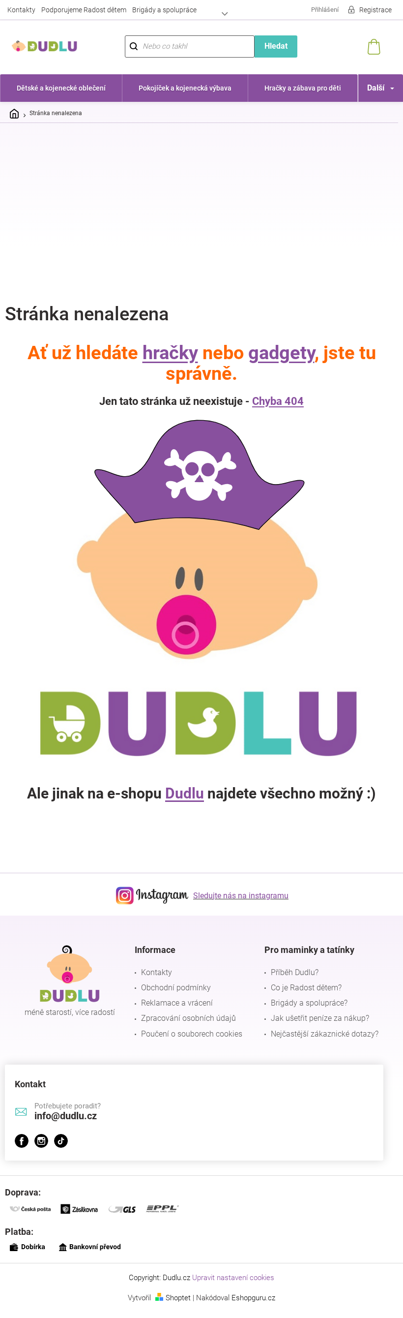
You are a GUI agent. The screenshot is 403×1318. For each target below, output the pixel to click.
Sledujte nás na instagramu (237, 895)
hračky (166, 353)
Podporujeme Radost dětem (83, 10)
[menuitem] (59, 88)
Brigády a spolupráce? (304, 1003)
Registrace (368, 10)
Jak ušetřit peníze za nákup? (315, 1018)
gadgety (277, 353)
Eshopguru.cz (250, 1297)
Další (368, 87)
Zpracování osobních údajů (186, 1018)
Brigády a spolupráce (164, 10)
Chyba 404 (274, 401)
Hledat (270, 46)
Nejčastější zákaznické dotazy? (320, 1034)
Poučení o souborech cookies (189, 1034)
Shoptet (174, 1297)
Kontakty (21, 10)
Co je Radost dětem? (301, 987)
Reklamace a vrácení (174, 1003)
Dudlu (181, 793)
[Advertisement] (201, 204)
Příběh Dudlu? (290, 972)
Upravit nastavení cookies (230, 1277)
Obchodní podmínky (173, 987)
